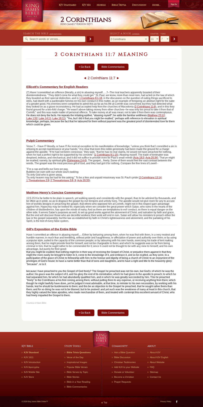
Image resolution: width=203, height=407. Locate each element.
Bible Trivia (119, 4)
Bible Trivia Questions (79, 352)
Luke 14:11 (45, 118)
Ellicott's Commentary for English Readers (57, 86)
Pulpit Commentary (40, 140)
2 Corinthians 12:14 (150, 177)
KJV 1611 (86, 4)
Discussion (139, 4)
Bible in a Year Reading (78, 382)
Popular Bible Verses (77, 367)
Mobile (101, 4)
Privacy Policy (165, 401)
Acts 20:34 (151, 157)
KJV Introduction (32, 362)
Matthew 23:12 (156, 115)
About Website (157, 362)
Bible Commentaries (113, 67)
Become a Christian (124, 377)
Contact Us (155, 377)
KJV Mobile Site (32, 372)
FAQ (152, 367)
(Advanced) (55, 34)
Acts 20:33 (83, 180)
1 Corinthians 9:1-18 (90, 98)
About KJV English (159, 357)
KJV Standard (67, 4)
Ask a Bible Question (124, 352)
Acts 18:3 (139, 157)
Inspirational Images (77, 362)
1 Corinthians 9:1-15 (106, 154)
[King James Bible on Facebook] (176, 402)
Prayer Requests (122, 382)
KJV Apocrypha (31, 367)
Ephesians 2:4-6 (77, 160)
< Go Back (84, 67)
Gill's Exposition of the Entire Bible (51, 229)
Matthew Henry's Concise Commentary (54, 192)
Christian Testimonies (125, 362)
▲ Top (104, 402)
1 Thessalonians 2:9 (37, 180)
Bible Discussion (122, 357)
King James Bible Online (33, 11)
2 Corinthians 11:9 (145, 106)
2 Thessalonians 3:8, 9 (63, 180)
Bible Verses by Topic (77, 372)
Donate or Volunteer (124, 372)
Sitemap (154, 372)
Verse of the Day (75, 357)
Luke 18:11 (58, 118)
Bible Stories (73, 377)
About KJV (155, 352)
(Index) (136, 34)
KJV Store (29, 377)
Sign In (174, 4)
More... (156, 4)
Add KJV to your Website (126, 367)
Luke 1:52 (31, 118)
